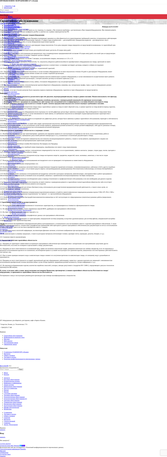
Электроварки (12, 149)
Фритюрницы (12, 142)
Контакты (7, 354)
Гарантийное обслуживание (13, 335)
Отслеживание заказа (11, 342)
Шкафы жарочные (14, 146)
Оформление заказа (10, 344)
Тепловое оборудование (12, 93)
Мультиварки (12, 121)
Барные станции (13, 52)
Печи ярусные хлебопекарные (18, 128)
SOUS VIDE (12, 95)
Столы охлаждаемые (18, 203)
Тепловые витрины (14, 137)
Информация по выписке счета (14, 337)
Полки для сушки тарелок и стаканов (24, 64)
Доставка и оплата (10, 357)
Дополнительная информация (10, 449)
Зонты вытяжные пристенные (21, 60)
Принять (23, 449)
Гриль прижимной (18, 106)
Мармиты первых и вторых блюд (19, 120)
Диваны (14, 19)
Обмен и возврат (9, 355)
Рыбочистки (12, 172)
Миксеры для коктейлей (16, 161)
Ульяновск (11, 79)
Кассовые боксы (13, 186)
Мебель (10, 17)
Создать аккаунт (5, 444)
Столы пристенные (18, 74)
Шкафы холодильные (19, 214)
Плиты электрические (15, 132)
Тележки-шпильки (14, 83)
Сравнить (7, 423)
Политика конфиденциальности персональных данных (22, 359)
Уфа (9, 83)
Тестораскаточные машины (17, 180)
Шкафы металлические (11, 217)
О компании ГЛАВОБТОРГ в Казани (16, 352)
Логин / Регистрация (11, 424)
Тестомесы (11, 177)
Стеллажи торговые (10, 92)
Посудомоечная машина (16, 170)
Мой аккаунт (8, 341)
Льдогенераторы (13, 200)
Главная (2, 23)
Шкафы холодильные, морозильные (19, 210)
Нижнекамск (12, 70)
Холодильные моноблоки (16, 207)
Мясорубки (11, 165)
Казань (10, 67)
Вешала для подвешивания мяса (18, 57)
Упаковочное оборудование (13, 191)
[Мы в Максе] (1, 3)
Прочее (6, 88)
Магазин (7, 339)
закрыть (2, 429)
